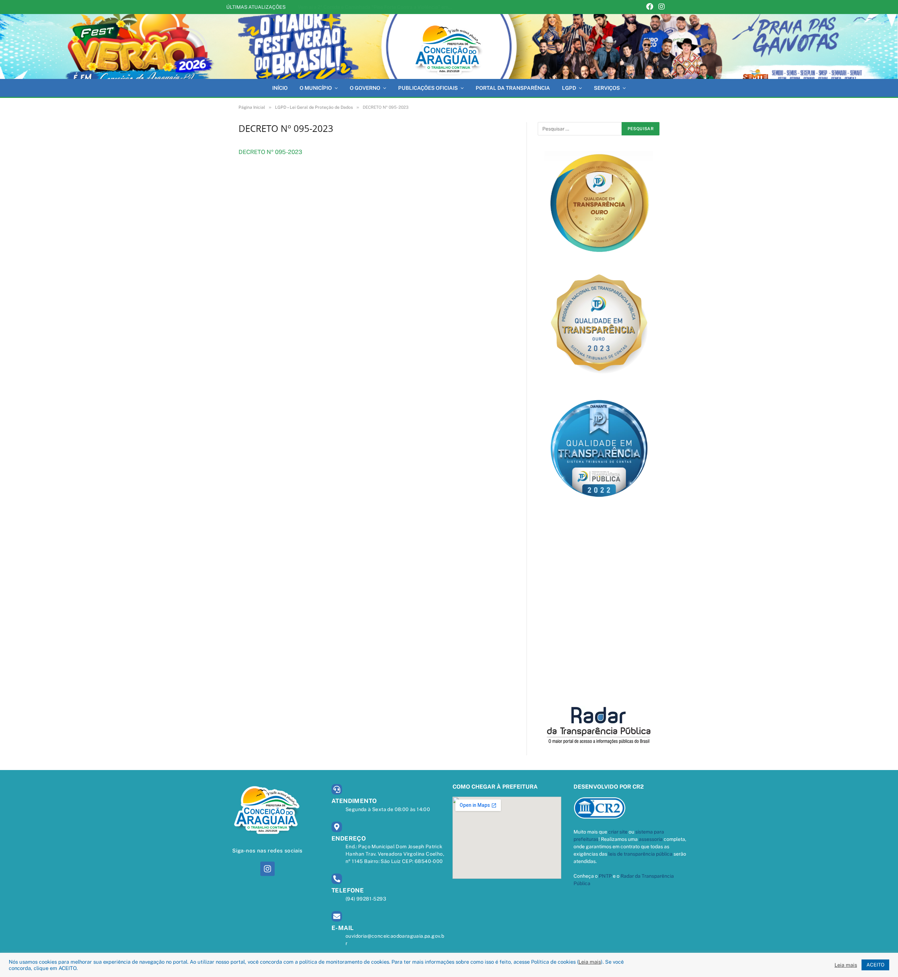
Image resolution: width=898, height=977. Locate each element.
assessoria (651, 839)
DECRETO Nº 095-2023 (270, 151)
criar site (618, 832)
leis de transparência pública (640, 854)
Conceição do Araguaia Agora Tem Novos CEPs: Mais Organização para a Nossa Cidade (377, 7)
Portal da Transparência (513, 88)
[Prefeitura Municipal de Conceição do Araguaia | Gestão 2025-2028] (449, 46)
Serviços (607, 88)
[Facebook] (649, 7)
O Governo (365, 88)
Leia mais (589, 962)
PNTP (605, 876)
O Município (316, 88)
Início (280, 88)
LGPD (569, 88)
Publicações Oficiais (428, 88)
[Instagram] (661, 7)
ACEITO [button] (875, 965)
